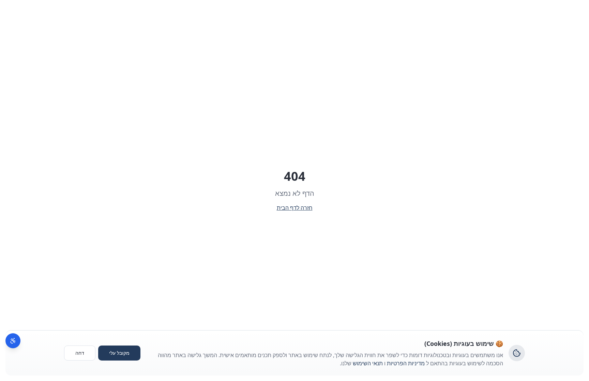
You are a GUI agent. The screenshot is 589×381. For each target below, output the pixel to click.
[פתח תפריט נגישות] (12, 340)
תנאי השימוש (368, 363)
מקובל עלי (119, 353)
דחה (79, 353)
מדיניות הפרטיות (406, 363)
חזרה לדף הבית (295, 207)
